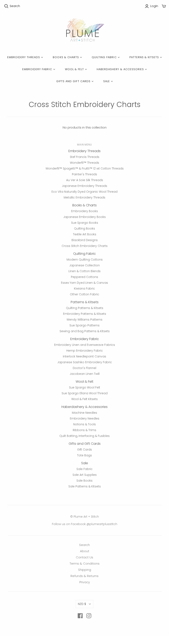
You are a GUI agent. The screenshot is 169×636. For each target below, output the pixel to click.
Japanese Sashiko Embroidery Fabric (84, 362)
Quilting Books (84, 228)
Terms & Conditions (85, 563)
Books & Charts (66, 57)
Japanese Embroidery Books (84, 217)
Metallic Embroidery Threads (84, 197)
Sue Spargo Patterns (84, 325)
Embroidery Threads (23, 57)
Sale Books (84, 481)
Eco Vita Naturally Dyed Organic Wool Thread (84, 192)
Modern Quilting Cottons (85, 259)
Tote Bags (84, 455)
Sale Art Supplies (85, 475)
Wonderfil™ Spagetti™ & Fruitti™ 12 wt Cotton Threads (85, 168)
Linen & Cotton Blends (84, 271)
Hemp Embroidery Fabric (84, 351)
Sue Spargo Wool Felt (84, 387)
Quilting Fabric (104, 57)
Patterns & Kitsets (144, 57)
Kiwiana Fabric (84, 288)
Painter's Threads (84, 174)
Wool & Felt (74, 69)
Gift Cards (84, 449)
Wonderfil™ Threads (84, 163)
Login (154, 6)
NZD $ (82, 604)
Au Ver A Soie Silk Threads (84, 180)
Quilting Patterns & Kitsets (84, 308)
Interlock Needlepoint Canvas (84, 356)
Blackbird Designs (85, 240)
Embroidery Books (84, 211)
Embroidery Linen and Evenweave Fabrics (84, 345)
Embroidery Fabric (37, 69)
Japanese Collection (84, 265)
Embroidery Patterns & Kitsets (84, 314)
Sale (106, 81)
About (84, 551)
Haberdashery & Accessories (120, 69)
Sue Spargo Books (84, 223)
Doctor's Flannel (84, 368)
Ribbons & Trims (84, 430)
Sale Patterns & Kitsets (84, 486)
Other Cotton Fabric (84, 294)
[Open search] (6, 6)
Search (15, 6)
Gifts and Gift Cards (73, 81)
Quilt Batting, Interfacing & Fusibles (84, 436)
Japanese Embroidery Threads (84, 186)
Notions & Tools (84, 424)
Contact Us (84, 557)
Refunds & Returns (84, 576)
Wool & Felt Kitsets (84, 399)
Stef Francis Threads (84, 157)
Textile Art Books (84, 234)
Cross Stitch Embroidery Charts (85, 246)
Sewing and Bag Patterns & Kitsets (85, 331)
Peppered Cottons (84, 277)
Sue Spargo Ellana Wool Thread (85, 393)
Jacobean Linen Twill (85, 374)
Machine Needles (84, 413)
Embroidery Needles (84, 418)
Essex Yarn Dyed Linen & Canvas (84, 283)
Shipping (84, 569)
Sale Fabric (84, 469)
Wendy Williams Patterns (84, 319)
